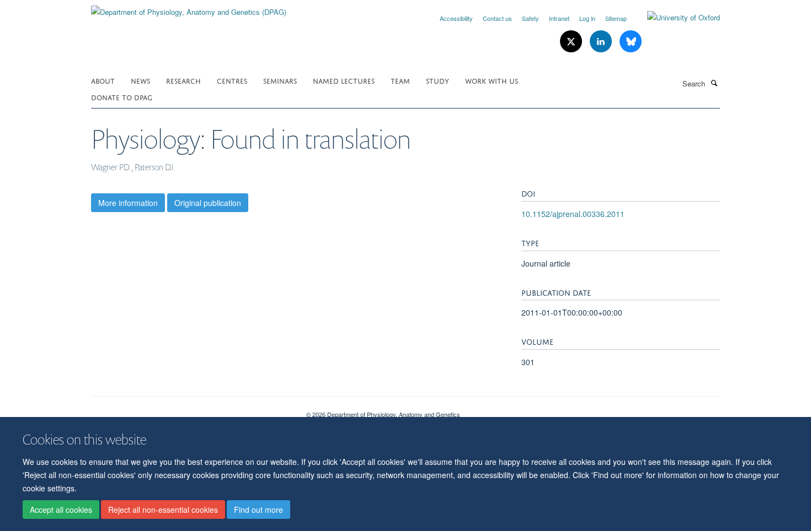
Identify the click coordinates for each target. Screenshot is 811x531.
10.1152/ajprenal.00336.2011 (573, 213)
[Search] (714, 83)
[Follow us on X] (572, 41)
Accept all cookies (61, 509)
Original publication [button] (207, 202)
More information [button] (128, 202)
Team (400, 80)
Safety (530, 18)
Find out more (258, 509)
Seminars (280, 80)
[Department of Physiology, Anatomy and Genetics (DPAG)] (188, 8)
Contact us (497, 18)
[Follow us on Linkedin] (602, 41)
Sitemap (616, 18)
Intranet (559, 18)
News (140, 80)
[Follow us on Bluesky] (631, 41)
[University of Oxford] (675, 17)
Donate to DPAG (121, 96)
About (103, 80)
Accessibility (456, 18)
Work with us (491, 80)
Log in (587, 18)
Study (437, 80)
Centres (232, 80)
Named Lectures (344, 80)
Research (183, 80)
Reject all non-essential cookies (163, 509)
